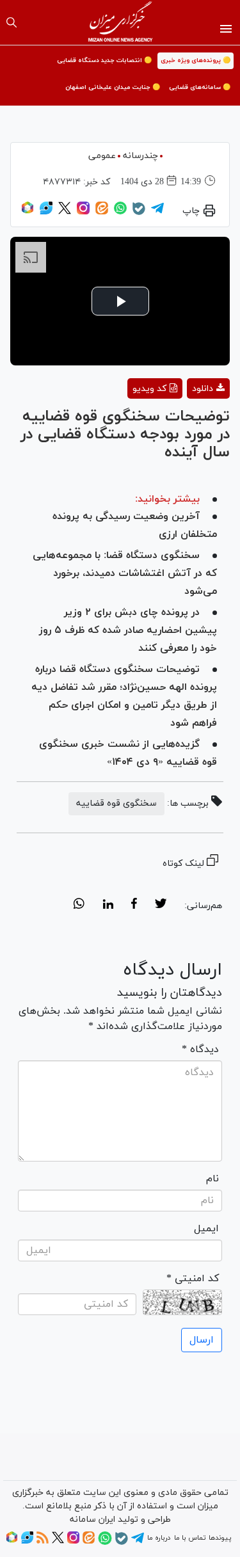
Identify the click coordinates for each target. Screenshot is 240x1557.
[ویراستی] (46, 212)
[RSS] (42, 1542)
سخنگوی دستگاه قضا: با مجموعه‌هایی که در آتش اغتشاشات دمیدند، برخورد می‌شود (125, 573)
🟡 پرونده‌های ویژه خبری (195, 60)
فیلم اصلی (185, 422)
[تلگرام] (157, 212)
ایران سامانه (92, 1519)
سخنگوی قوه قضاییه (116, 803)
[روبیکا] (27, 212)
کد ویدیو (149, 389)
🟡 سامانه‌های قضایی (199, 87)
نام (212, 1179)
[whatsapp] (79, 905)
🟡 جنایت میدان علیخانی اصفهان (112, 87)
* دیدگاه (200, 1049)
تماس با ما (189, 1538)
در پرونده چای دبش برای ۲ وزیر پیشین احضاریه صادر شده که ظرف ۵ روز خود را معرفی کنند (128, 630)
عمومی (102, 156)
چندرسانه (140, 156)
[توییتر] (64, 212)
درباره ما (158, 1538)
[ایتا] (101, 212)
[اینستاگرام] (83, 212)
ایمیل (206, 1229)
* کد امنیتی (192, 1279)
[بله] (138, 213)
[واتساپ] (120, 212)
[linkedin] (107, 905)
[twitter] (160, 905)
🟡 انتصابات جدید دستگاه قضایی (104, 60)
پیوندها (220, 1538)
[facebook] (134, 905)
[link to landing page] (120, 22)
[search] (11, 22)
